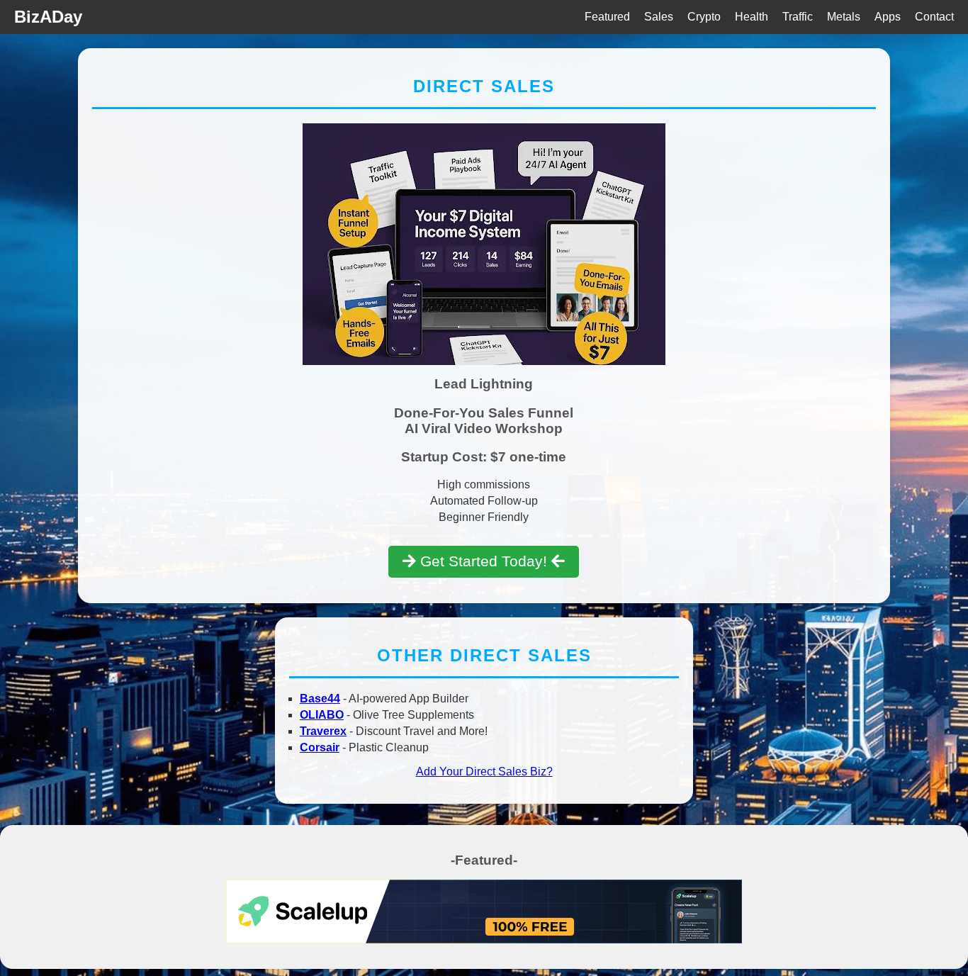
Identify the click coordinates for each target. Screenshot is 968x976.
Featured (607, 17)
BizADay (48, 16)
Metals (843, 17)
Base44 (320, 698)
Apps (887, 17)
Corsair (319, 747)
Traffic (797, 17)
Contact (934, 17)
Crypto (704, 17)
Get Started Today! (483, 561)
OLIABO (322, 715)
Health (751, 17)
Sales (658, 17)
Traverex (323, 731)
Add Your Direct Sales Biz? (484, 771)
